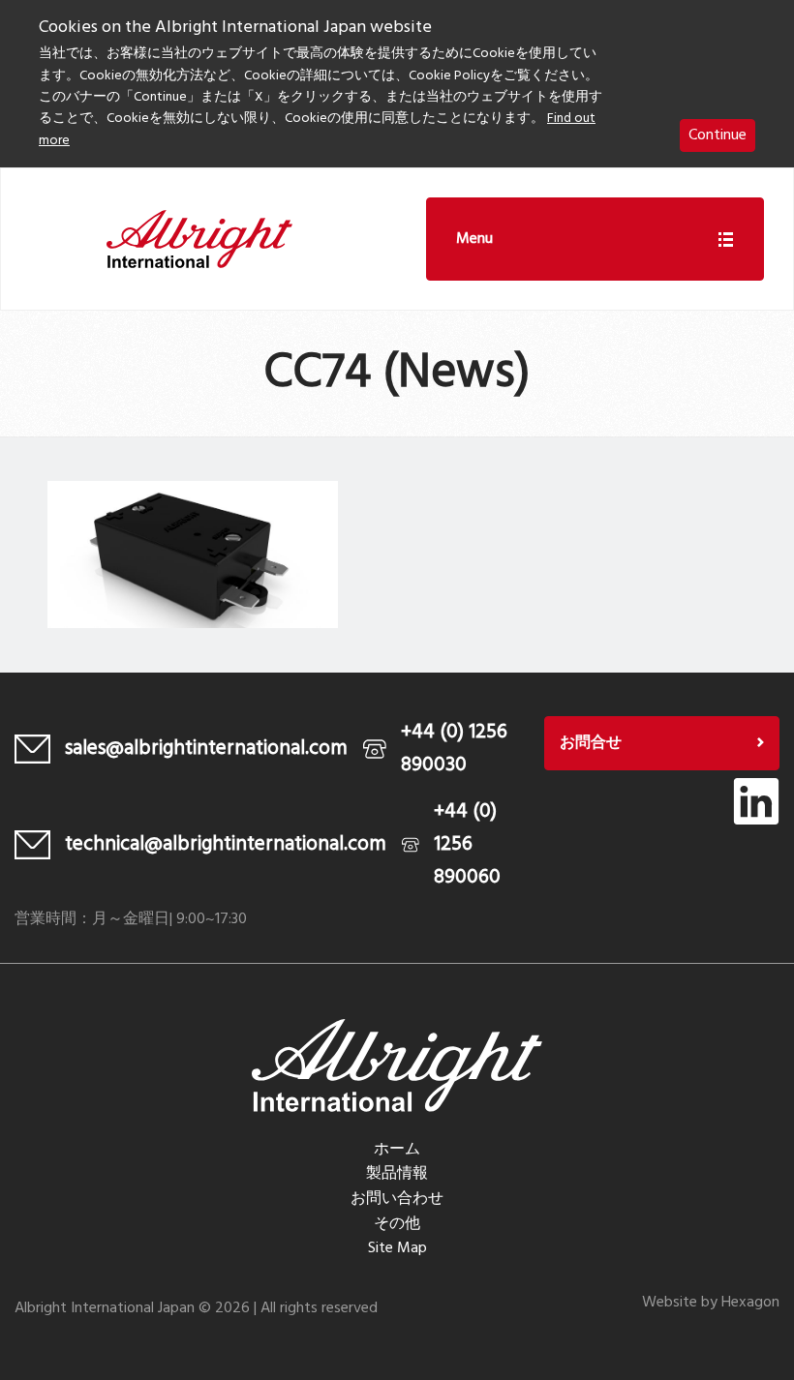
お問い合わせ (397, 1199)
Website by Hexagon (710, 1302)
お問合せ (591, 743)
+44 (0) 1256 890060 (467, 843)
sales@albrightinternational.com (206, 749)
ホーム (397, 1149)
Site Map (397, 1248)
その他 (397, 1224)
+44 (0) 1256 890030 (454, 748)
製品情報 (397, 1173)
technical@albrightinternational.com (225, 844)
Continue (717, 135)
